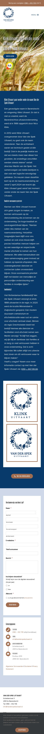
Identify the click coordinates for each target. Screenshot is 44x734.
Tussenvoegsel (11, 529)
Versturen (12, 605)
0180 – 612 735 (17, 632)
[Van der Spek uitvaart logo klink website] (8, 8)
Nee (9, 589)
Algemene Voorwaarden (14, 666)
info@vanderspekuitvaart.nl (22, 639)
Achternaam (10, 536)
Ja (9, 585)
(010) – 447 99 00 (29, 369)
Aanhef (8, 515)
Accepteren (22, 730)
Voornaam (9, 522)
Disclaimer (28, 666)
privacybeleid (28, 598)
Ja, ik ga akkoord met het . (20, 598)
